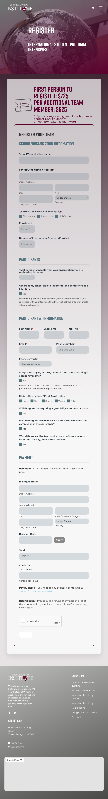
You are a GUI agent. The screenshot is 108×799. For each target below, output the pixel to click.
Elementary (29, 216)
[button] (100, 8)
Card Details (25, 569)
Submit (26, 634)
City (21, 193)
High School (65, 216)
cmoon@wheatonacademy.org (36, 591)
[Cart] (93, 8)
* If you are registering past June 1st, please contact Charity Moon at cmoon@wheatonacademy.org (63, 119)
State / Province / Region (67, 516)
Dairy (37, 401)
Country (59, 202)
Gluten (48, 401)
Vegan (61, 401)
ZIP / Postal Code (28, 204)
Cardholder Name (28, 580)
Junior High (47, 216)
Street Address (26, 182)
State (57, 193)
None (25, 401)
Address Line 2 (26, 505)
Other (74, 401)
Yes (24, 294)
